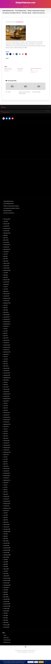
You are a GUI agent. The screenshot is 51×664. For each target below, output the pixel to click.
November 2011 (7, 475)
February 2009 (6, 543)
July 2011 (5, 484)
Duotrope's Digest (36, 92)
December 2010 (7, 501)
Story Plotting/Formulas (20, 10)
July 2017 (5, 328)
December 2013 (7, 417)
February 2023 (6, 223)
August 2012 (6, 454)
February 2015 (6, 389)
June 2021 (6, 254)
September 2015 (7, 377)
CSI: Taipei (8, 92)
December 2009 (7, 529)
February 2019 (6, 293)
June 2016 (6, 358)
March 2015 (6, 386)
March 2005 (6, 622)
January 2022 (6, 242)
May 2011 (6, 489)
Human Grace (20, 68)
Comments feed (7, 639)
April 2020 (6, 277)
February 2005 (6, 624)
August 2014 (6, 400)
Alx (32, 652)
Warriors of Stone (7, 68)
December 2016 (7, 344)
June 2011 (6, 487)
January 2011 (6, 498)
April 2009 (6, 538)
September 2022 (7, 233)
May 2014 (6, 407)
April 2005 (6, 620)
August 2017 (6, 326)
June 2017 (6, 331)
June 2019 (6, 289)
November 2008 (7, 550)
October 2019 (6, 282)
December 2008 (7, 547)
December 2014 (7, 393)
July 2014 (5, 403)
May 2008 (6, 564)
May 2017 (6, 333)
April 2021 (6, 258)
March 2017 (6, 337)
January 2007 (6, 575)
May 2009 (6, 536)
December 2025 (7, 219)
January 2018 (6, 317)
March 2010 (6, 522)
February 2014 (6, 412)
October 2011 (6, 477)
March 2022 (6, 240)
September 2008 (7, 554)
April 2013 (6, 435)
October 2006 (6, 582)
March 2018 (6, 312)
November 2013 (7, 419)
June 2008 (6, 561)
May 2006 (6, 592)
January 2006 (6, 601)
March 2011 (6, 494)
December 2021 (7, 244)
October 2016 (6, 349)
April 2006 (6, 594)
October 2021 (6, 247)
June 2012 (6, 459)
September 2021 (7, 249)
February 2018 (6, 314)
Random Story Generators (39, 12)
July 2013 (5, 428)
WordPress (25, 652)
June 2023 (6, 221)
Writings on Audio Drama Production (36, 10)
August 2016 (6, 354)
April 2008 (6, 566)
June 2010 (6, 515)
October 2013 (6, 421)
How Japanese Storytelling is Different (11, 12)
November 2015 (7, 375)
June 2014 (6, 405)
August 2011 (6, 482)
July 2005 (5, 613)
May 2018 (6, 307)
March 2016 (6, 365)
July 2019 (5, 286)
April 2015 (6, 384)
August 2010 (6, 510)
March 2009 (6, 540)
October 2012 (6, 449)
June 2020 (6, 272)
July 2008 (5, 559)
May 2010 (6, 517)
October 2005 (6, 608)
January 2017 (6, 342)
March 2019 (6, 291)
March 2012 (6, 466)
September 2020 (7, 270)
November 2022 (7, 228)
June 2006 (6, 589)
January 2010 (6, 526)
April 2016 (6, 363)
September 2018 (7, 303)
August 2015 (6, 379)
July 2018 (5, 305)
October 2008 (6, 552)
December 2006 (7, 578)
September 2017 (7, 323)
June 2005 (6, 615)
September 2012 (7, 452)
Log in (5, 635)
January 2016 (6, 370)
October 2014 (6, 396)
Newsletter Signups (26, 12)
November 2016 (7, 347)
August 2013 (6, 426)
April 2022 (6, 237)
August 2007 (6, 568)
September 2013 (7, 424)
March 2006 (6, 596)
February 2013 (6, 440)
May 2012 (6, 461)
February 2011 (6, 496)
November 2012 (7, 447)
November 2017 (7, 321)
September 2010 (7, 508)
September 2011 (7, 480)
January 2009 (6, 545)
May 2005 (6, 617)
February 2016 (6, 368)
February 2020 (6, 279)
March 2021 (6, 261)
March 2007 (6, 573)
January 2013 (6, 442)
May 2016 (6, 361)
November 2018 (7, 298)
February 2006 (6, 599)
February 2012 (6, 468)
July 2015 (5, 382)
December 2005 (7, 603)
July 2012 (5, 456)
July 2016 (5, 356)
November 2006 (7, 580)
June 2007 (6, 571)
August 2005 (6, 610)
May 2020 (6, 275)
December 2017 (7, 319)
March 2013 (6, 438)
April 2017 (6, 335)
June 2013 (6, 431)
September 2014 (7, 398)
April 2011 (6, 491)
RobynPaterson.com (25, 2)
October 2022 (6, 230)
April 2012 (6, 463)
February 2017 (6, 340)
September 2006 (7, 585)
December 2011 (7, 473)
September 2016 (7, 351)
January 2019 (6, 295)
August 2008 (6, 557)
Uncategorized (19, 22)
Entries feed (6, 637)
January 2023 (6, 226)
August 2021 (6, 251)
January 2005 (6, 627)
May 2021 (6, 256)
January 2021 (6, 265)
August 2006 (6, 587)
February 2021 (6, 263)
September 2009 (7, 531)
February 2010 (6, 524)
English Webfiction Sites (8, 10)
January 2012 (6, 470)
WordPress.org (7, 642)
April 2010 (6, 519)
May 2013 (6, 433)
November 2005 (7, 606)
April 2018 (6, 309)
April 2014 (6, 410)
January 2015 (6, 391)
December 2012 (7, 445)
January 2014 (6, 414)
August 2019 (6, 284)
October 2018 (6, 300)
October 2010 (6, 505)
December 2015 (7, 372)
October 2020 (6, 268)
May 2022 (6, 235)
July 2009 (5, 533)
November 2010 (7, 503)
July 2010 (5, 512)
